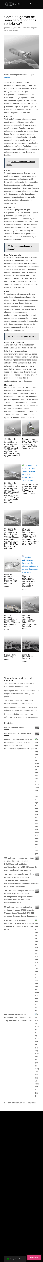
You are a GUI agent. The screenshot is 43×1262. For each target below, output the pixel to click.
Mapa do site (22, 1125)
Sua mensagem (8, 1185)
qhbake (9, 28)
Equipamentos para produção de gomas (20, 1103)
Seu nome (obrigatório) (12, 1153)
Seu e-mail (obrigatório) (12, 1164)
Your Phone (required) (11, 1174)
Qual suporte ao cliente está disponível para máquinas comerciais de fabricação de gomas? (21, 693)
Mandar (10, 1218)
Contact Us (34, 1257)
